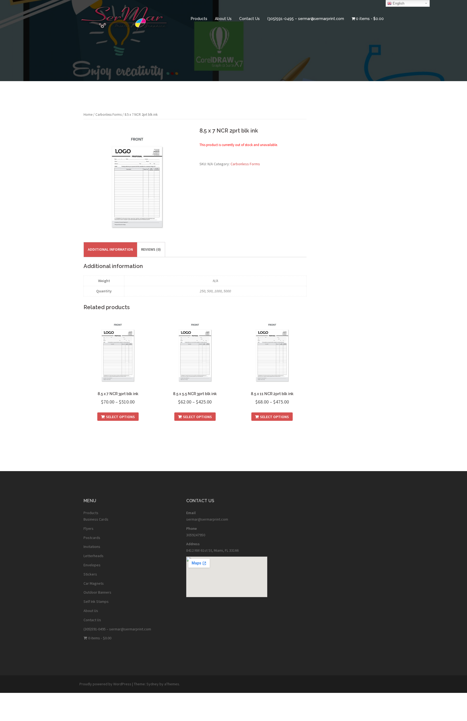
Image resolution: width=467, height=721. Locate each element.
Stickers (90, 574)
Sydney (152, 684)
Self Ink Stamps (96, 601)
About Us (223, 18)
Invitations (92, 546)
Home (88, 114)
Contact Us (249, 18)
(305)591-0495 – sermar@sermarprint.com (305, 18)
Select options (120, 416)
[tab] (110, 249)
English (398, 3)
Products (199, 18)
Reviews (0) (151, 249)
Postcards (92, 537)
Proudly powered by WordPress (105, 684)
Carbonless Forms (108, 114)
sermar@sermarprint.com (207, 519)
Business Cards (96, 519)
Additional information (110, 249)
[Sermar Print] (123, 18)
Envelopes (92, 565)
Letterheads (94, 555)
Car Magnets (94, 583)
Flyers (89, 528)
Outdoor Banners (97, 592)
